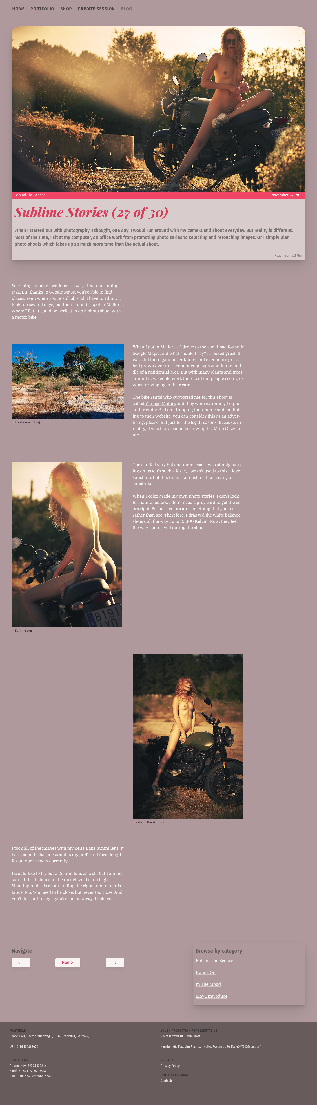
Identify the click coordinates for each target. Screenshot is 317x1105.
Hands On (206, 972)
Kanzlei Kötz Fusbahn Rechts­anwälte (186, 1047)
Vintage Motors (160, 403)
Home (18, 9)
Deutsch (166, 1081)
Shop (66, 9)
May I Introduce (211, 996)
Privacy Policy (170, 1066)
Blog (126, 9)
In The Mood (208, 984)
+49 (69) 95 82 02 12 (33, 1066)
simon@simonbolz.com (36, 1076)
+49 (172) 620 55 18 (33, 1071)
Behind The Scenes (29, 195)
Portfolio (42, 9)
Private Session (96, 9)
